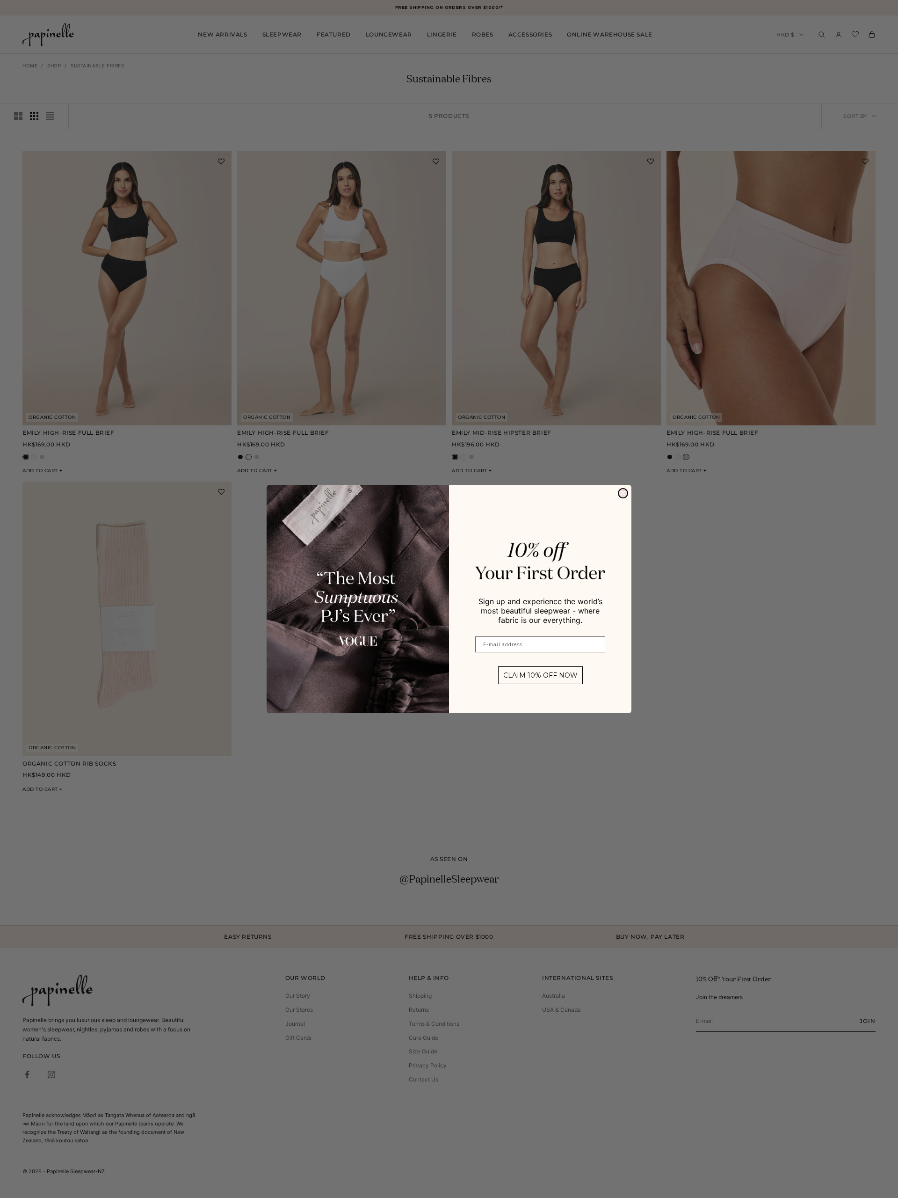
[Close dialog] (623, 493)
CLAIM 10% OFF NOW (540, 675)
